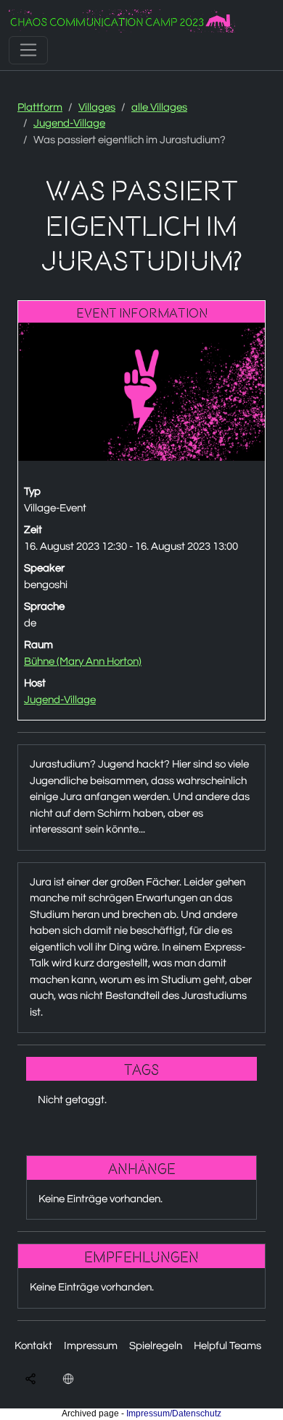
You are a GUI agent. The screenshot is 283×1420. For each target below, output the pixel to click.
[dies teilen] (30, 1378)
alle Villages (159, 107)
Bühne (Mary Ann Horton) (83, 661)
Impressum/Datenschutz (173, 1413)
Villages (96, 107)
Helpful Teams (227, 1345)
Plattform (39, 107)
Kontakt (33, 1345)
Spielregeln (155, 1345)
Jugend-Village (69, 123)
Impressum (91, 1345)
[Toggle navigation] (28, 50)
